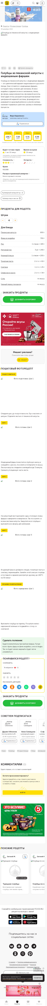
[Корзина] (37, 3)
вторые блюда (22, 751)
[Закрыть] (43, 968)
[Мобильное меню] (2, 3)
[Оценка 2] (7, 677)
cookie (29, 979)
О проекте (12, 962)
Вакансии (33, 964)
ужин (4, 751)
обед (33, 751)
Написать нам (24, 973)
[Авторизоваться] (42, 3)
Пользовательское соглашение (18, 964)
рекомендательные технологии (14, 979)
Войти (22, 792)
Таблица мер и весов (10, 198)
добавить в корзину (25, 299)
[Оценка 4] (14, 677)
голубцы (11, 751)
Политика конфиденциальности (27, 962)
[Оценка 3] (11, 677)
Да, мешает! (22, 360)
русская (5, 169)
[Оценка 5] (18, 677)
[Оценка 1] (4, 677)
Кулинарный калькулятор (11, 193)
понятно (37, 978)
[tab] (6, 1002)
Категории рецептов (33, 967)
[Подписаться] (25, 857)
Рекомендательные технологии (15, 967)
